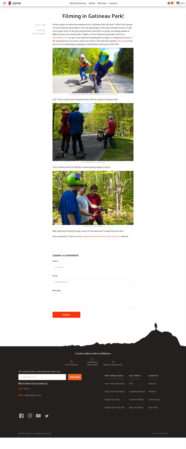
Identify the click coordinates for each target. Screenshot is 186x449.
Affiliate (152, 391)
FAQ (131, 383)
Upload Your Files (112, 399)
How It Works (135, 375)
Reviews (102, 3)
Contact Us (153, 375)
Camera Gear (154, 399)
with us (24, 388)
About (92, 3)
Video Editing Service (114, 375)
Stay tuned (122, 41)
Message (57, 290)
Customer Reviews (137, 391)
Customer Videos (136, 399)
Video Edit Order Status (115, 391)
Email (55, 275)
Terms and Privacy (160, 433)
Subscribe (75, 377)
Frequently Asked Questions (95, 236)
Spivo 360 (153, 407)
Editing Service (78, 3)
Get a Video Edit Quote (115, 383)
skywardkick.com (60, 37)
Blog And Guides (136, 407)
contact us (115, 236)
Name (55, 261)
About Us (152, 383)
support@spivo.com (29, 395)
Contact (113, 3)
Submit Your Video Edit (115, 407)
